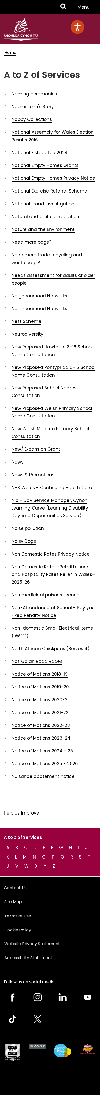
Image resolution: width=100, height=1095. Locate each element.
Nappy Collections (32, 119)
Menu (85, 9)
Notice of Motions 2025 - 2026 (45, 764)
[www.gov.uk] (12, 1053)
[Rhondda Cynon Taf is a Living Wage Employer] (62, 1050)
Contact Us (15, 888)
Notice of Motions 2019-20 (40, 687)
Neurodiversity (27, 334)
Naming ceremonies (34, 94)
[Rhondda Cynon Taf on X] (37, 1019)
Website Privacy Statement (32, 944)
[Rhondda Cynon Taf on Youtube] (87, 997)
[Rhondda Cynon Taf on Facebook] (12, 997)
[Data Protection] (87, 1049)
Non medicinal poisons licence (45, 595)
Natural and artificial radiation (45, 216)
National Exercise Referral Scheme (49, 191)
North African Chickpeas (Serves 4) (50, 649)
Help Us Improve (21, 813)
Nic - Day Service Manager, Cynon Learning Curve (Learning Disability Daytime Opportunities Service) (50, 508)
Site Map (13, 902)
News (17, 462)
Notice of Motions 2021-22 (40, 712)
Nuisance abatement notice (43, 776)
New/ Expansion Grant (36, 449)
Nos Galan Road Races (37, 661)
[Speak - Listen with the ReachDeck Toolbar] (77, 27)
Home (10, 52)
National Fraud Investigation (43, 204)
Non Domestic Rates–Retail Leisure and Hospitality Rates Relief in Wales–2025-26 (53, 574)
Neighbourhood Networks (39, 296)
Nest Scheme (26, 321)
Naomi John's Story (33, 107)
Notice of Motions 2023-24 (41, 738)
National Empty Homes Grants (45, 165)
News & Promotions (33, 475)
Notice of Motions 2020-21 (40, 700)
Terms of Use (17, 916)
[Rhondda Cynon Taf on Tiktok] (12, 1019)
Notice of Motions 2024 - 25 (42, 751)
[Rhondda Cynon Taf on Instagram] (37, 997)
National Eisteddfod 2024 (40, 153)
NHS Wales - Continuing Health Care (52, 487)
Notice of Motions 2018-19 (40, 674)
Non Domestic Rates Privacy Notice (51, 554)
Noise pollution (28, 528)
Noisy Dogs (24, 541)
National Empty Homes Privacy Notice (53, 178)
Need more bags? (31, 242)
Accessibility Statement (28, 958)
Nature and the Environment (43, 229)
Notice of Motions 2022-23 (41, 725)
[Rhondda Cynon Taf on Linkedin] (62, 997)
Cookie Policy (17, 930)
